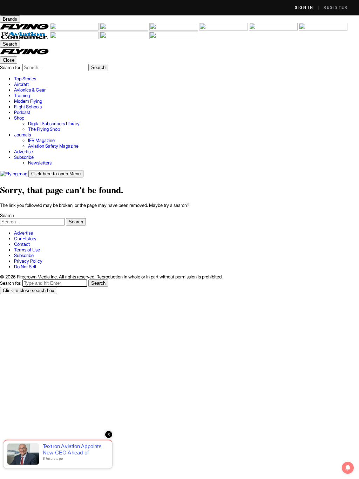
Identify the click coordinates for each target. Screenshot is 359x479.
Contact (22, 244)
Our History (25, 238)
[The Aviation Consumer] (25, 37)
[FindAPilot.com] (124, 37)
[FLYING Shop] (173, 37)
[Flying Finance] (75, 37)
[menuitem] (186, 78)
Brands (10, 19)
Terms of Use (27, 249)
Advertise (23, 233)
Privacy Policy (28, 261)
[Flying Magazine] (25, 29)
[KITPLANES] (274, 29)
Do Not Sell (25, 266)
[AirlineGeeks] (124, 29)
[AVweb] (174, 29)
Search (7, 215)
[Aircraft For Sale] (75, 29)
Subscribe (24, 255)
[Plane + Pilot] (323, 29)
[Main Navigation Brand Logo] (24, 53)
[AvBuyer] (224, 29)
